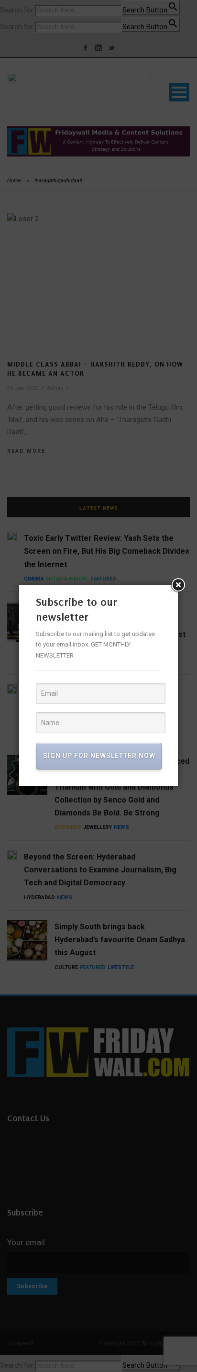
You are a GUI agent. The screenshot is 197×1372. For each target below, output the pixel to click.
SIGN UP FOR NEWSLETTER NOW (99, 755)
